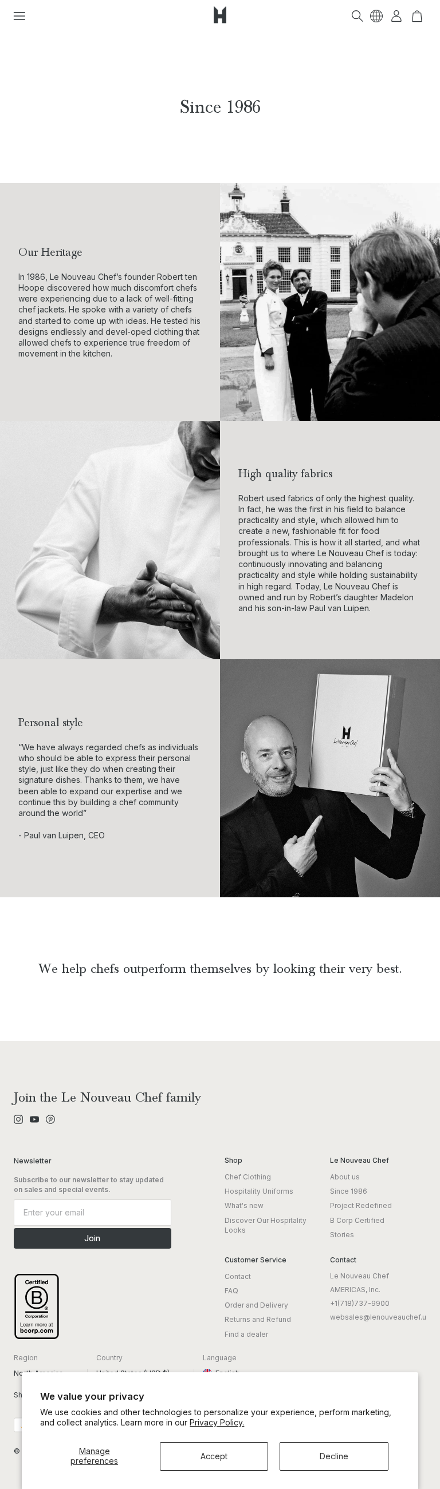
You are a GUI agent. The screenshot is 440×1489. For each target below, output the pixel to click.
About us (345, 1177)
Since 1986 (348, 1191)
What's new (244, 1205)
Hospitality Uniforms (259, 1191)
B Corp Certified (357, 1220)
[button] (19, 16)
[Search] (357, 16)
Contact (238, 1276)
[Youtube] (34, 1119)
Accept (214, 1456)
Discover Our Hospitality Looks (266, 1225)
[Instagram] (18, 1119)
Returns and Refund (258, 1319)
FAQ (231, 1290)
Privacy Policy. (217, 1422)
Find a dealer (246, 1334)
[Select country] (376, 16)
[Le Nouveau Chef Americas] (220, 23)
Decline (334, 1456)
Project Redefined (361, 1205)
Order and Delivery (256, 1305)
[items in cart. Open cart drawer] (417, 16)
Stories (342, 1234)
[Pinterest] (50, 1119)
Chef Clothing (248, 1177)
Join (92, 1238)
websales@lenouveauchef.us (380, 1317)
